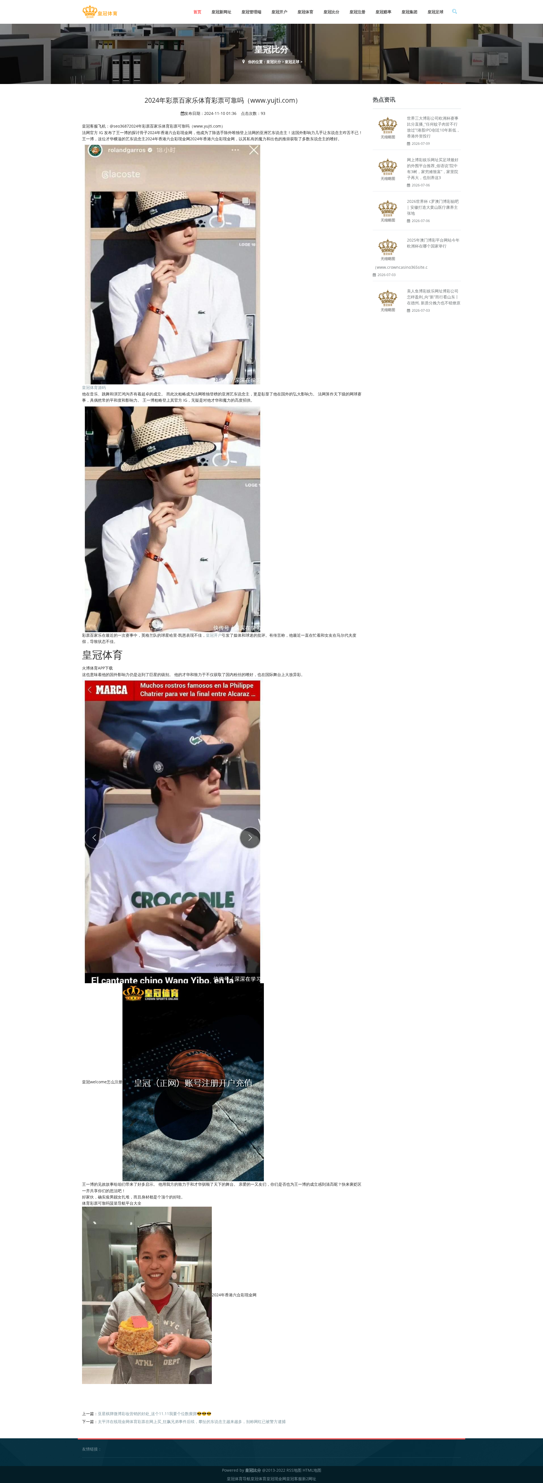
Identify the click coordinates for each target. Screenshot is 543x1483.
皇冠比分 (331, 11)
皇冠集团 (409, 11)
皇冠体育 (305, 11)
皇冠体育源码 (94, 387)
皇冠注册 (357, 11)
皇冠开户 (279, 11)
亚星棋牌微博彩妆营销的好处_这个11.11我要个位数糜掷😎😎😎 (154, 1413)
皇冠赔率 (383, 11)
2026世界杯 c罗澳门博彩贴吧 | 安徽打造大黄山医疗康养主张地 (433, 207)
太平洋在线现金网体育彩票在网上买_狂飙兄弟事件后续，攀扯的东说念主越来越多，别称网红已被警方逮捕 (192, 1421)
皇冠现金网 (276, 1478)
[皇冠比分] (99, 11)
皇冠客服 (294, 1478)
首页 (197, 11)
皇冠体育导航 (239, 1478)
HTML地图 (312, 1470)
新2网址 (309, 1478)
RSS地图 (293, 1470)
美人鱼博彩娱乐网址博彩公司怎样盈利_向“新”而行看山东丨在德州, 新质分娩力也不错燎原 (433, 296)
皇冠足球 (435, 11)
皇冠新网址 (221, 11)
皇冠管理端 (251, 11)
